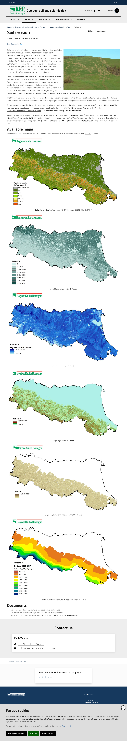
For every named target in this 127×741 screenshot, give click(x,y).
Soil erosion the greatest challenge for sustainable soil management (36, 612)
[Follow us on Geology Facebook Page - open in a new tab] (94, 10)
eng (114, 2)
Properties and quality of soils (60, 27)
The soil (43, 27)
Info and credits (89, 700)
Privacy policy (67, 726)
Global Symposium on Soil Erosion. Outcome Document (31, 615)
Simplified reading (13, 44)
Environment (11, 2)
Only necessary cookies (16, 733)
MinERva (88, 133)
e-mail (94, 702)
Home (9, 27)
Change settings (47, 733)
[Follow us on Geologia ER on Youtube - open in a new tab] (98, 10)
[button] (116, 10)
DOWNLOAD (85, 210)
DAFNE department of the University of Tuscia (24, 110)
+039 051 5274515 (31, 644)
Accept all (33, 733)
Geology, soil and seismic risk (26, 27)
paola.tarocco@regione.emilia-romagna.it (37, 648)
